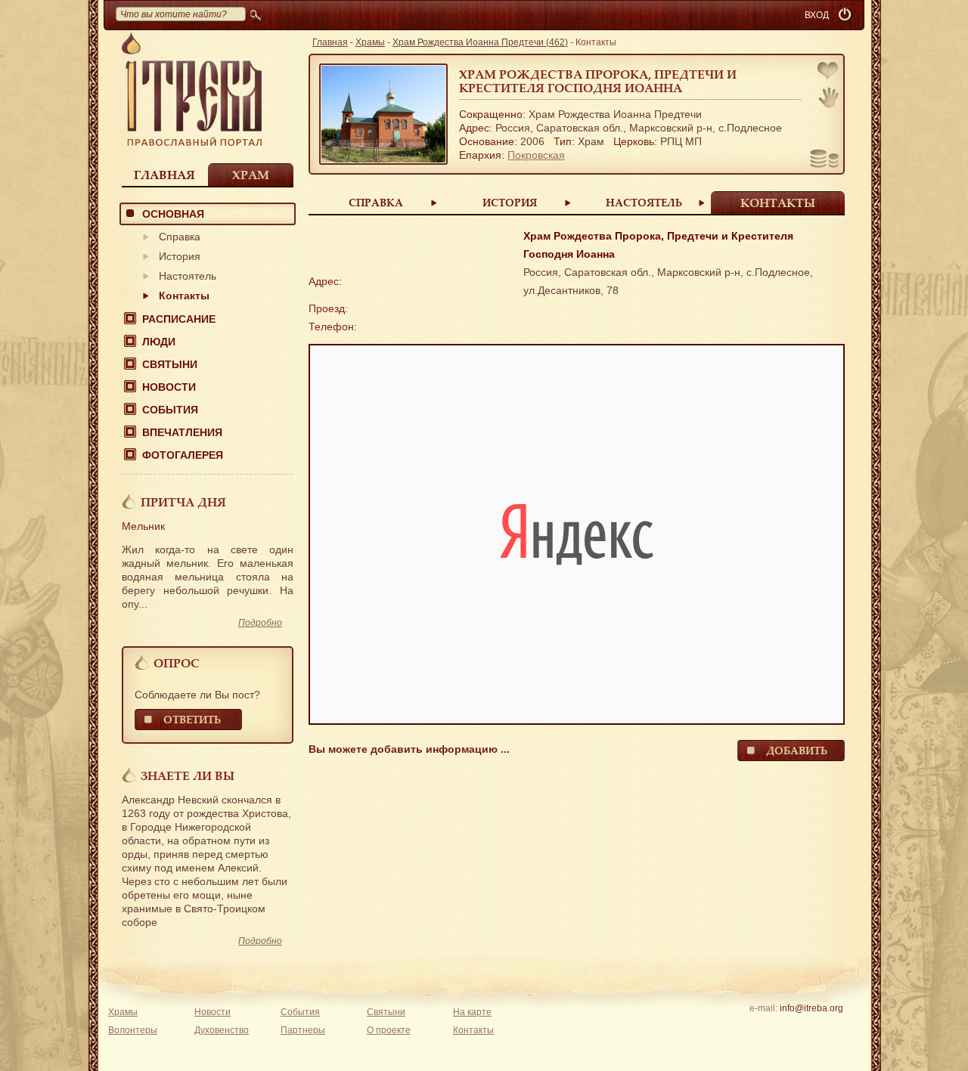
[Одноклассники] (834, 1028)
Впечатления (182, 432)
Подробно (260, 623)
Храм (250, 174)
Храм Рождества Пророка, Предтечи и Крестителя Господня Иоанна (598, 81)
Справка (179, 237)
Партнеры (303, 1030)
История (179, 256)
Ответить (192, 719)
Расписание (179, 319)
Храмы (370, 42)
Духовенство (221, 1030)
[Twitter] (811, 1028)
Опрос (177, 663)
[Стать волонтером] (828, 97)
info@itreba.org (811, 1008)
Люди (158, 342)
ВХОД (817, 15)
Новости (169, 387)
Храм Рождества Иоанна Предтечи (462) (480, 42)
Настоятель (187, 276)
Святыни (169, 364)
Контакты (184, 295)
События (170, 410)
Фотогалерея (182, 455)
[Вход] (846, 15)
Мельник (143, 526)
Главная (164, 174)
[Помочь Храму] (824, 160)
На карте (472, 1012)
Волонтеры (132, 1030)
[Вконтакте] (764, 1028)
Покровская (536, 155)
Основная (173, 214)
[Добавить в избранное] (828, 72)
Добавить (796, 750)
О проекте (389, 1030)
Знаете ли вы (187, 775)
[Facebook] (787, 1028)
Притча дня (183, 502)
